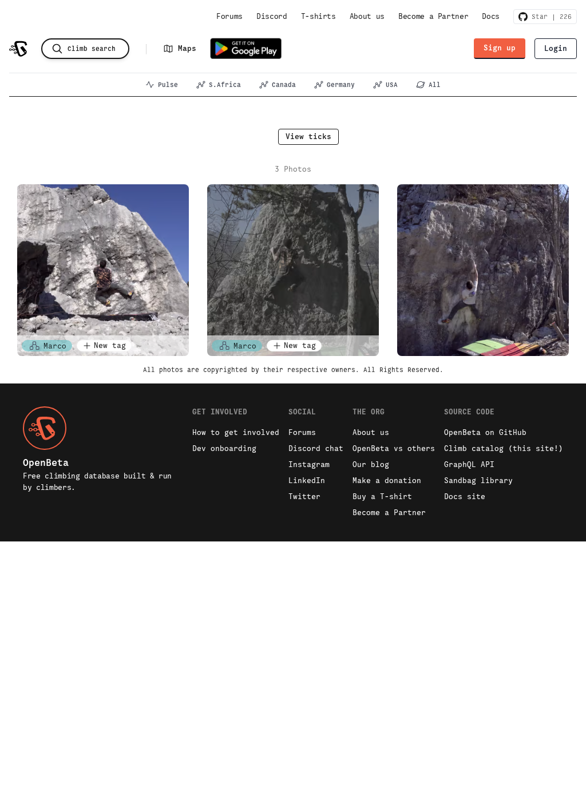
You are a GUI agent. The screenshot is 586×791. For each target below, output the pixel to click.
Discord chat (315, 448)
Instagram (309, 464)
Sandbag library (478, 480)
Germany (341, 85)
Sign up (500, 48)
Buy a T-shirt (382, 496)
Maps (187, 48)
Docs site (464, 496)
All (435, 85)
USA (392, 85)
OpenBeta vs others (394, 448)
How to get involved (235, 432)
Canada (284, 85)
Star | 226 (550, 17)
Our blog (371, 464)
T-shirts (318, 16)
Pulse (168, 85)
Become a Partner (433, 16)
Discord (271, 16)
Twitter (304, 496)
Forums (229, 16)
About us (367, 16)
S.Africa (225, 85)
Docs (491, 16)
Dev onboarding (224, 448)
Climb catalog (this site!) (503, 448)
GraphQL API (469, 464)
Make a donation (387, 480)
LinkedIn (306, 480)
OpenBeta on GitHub (485, 432)
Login (555, 48)
